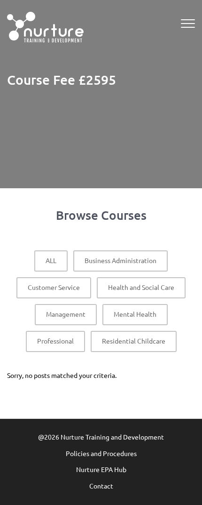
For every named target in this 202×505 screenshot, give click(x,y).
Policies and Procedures (101, 453)
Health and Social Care (141, 287)
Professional (55, 341)
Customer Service (54, 287)
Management (65, 314)
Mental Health (135, 314)
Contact (101, 486)
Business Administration (120, 261)
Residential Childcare (133, 341)
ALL (51, 261)
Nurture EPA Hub (101, 469)
